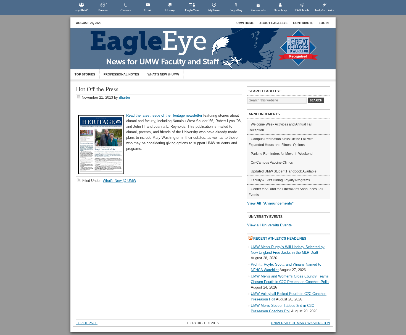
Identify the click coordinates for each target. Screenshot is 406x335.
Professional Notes (121, 74)
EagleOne (192, 10)
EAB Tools (302, 10)
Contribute (303, 23)
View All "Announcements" (270, 203)
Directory (280, 10)
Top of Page (86, 323)
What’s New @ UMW (163, 74)
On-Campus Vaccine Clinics (272, 162)
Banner (103, 10)
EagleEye (208, 51)
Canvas (125, 10)
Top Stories (85, 74)
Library (170, 10)
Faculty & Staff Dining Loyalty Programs (280, 180)
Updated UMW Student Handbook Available (284, 171)
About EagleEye (273, 23)
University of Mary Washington (300, 323)
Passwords (258, 10)
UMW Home (245, 23)
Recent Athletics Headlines (279, 238)
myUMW (81, 10)
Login (324, 23)
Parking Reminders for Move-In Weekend (282, 154)
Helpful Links (324, 10)
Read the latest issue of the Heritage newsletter (164, 115)
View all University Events (269, 225)
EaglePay (236, 10)
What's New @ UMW (119, 181)
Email (148, 10)
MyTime (214, 10)
